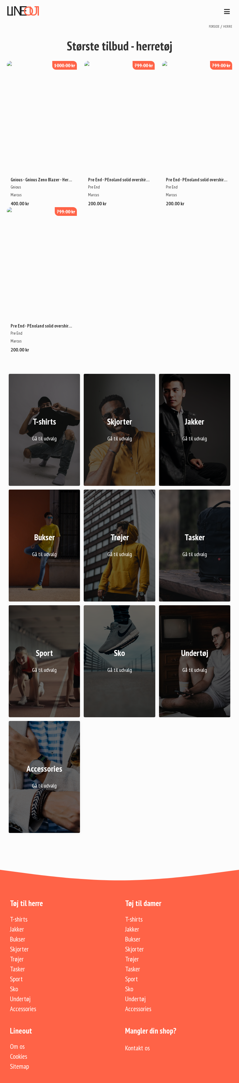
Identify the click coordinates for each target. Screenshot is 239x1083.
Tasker (17, 969)
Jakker (17, 929)
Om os (17, 1046)
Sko (14, 989)
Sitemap (19, 1066)
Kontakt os (137, 1047)
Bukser (17, 939)
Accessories (23, 1009)
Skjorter (19, 949)
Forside (214, 26)
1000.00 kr (64, 65)
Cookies (18, 1056)
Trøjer (17, 959)
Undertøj (20, 999)
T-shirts (18, 919)
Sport (16, 979)
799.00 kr (143, 65)
